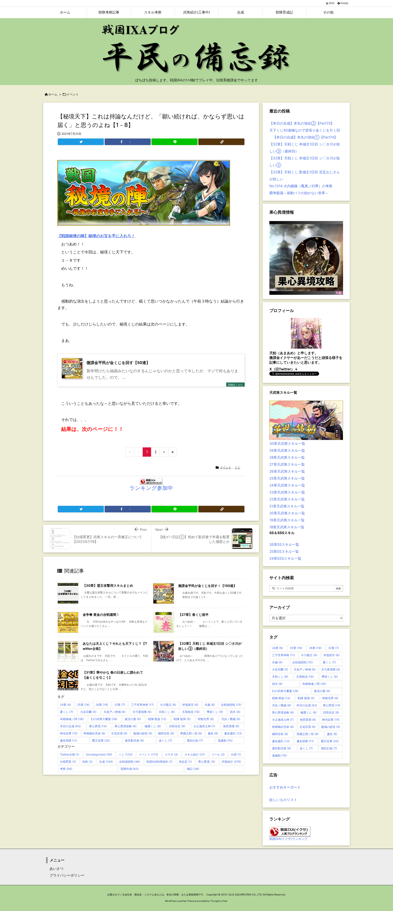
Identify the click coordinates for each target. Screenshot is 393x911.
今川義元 (168, 704)
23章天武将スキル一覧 (287, 492)
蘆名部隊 (68, 740)
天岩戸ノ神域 (114, 712)
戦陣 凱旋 (157, 719)
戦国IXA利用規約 (160, 761)
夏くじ (66, 712)
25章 (83, 704)
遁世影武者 (134, 740)
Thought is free (219, 901)
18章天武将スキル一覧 (286, 527)
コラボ (171, 754)
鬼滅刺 (225, 740)
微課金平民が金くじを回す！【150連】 (207, 586)
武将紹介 (231, 761)
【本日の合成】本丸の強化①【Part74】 (303, 137)
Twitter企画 (69, 754)
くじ (237, 467)
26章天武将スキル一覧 (287, 471)
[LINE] (174, 141)
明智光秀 (206, 719)
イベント (73, 94)
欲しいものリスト (283, 800)
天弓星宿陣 (141, 712)
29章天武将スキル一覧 (287, 450)
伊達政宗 (190, 704)
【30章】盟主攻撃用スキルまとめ (108, 585)
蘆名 (213, 733)
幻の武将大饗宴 (104, 719)
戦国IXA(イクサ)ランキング (288, 839)
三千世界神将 (142, 704)
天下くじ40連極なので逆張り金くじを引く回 (304, 130)
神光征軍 (69, 733)
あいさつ (54, 869)
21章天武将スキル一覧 (286, 506)
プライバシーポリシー (65, 875)
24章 (65, 704)
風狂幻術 (195, 740)
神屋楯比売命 (94, 733)
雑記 (193, 768)
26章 (102, 704)
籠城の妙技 (142, 733)
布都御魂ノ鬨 (72, 719)
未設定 (185, 761)
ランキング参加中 (151, 488)
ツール (218, 754)
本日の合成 (70, 726)
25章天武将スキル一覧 (287, 478)
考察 (66, 768)
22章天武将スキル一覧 (287, 499)
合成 (106, 761)
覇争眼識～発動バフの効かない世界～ (299, 193)
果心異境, (206, 761)
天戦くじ (167, 712)
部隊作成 (130, 768)
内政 (87, 761)
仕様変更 (68, 761)
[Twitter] (81, 141)
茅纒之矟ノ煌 (191, 733)
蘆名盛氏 (233, 733)
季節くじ (215, 712)
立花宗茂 (119, 733)
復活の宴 (133, 719)
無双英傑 (231, 726)
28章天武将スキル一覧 (287, 457)
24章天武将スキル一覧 (287, 485)
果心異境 (98, 726)
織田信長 (166, 733)
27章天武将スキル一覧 (287, 464)
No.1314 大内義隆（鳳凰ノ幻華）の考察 (300, 186)
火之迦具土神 (204, 726)
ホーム (53, 94)
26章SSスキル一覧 (284, 544)
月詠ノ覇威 (230, 719)
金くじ (165, 740)
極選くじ (153, 726)
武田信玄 (177, 726)
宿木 (235, 712)
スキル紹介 (194, 754)
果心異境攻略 (126, 726)
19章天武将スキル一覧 (287, 520)
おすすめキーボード (285, 787)
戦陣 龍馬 (182, 719)
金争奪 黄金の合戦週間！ (101, 615)
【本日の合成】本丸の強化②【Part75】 (301, 123)
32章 (119, 704)
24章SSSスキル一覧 (285, 558)
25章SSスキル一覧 (284, 551)
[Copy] (221, 141)
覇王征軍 (101, 740)
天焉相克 (191, 712)
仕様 (236, 754)
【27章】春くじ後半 (193, 615)
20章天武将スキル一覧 (287, 513)
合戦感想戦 (231, 704)
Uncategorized (99, 754)
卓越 (209, 704)
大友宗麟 (88, 712)
